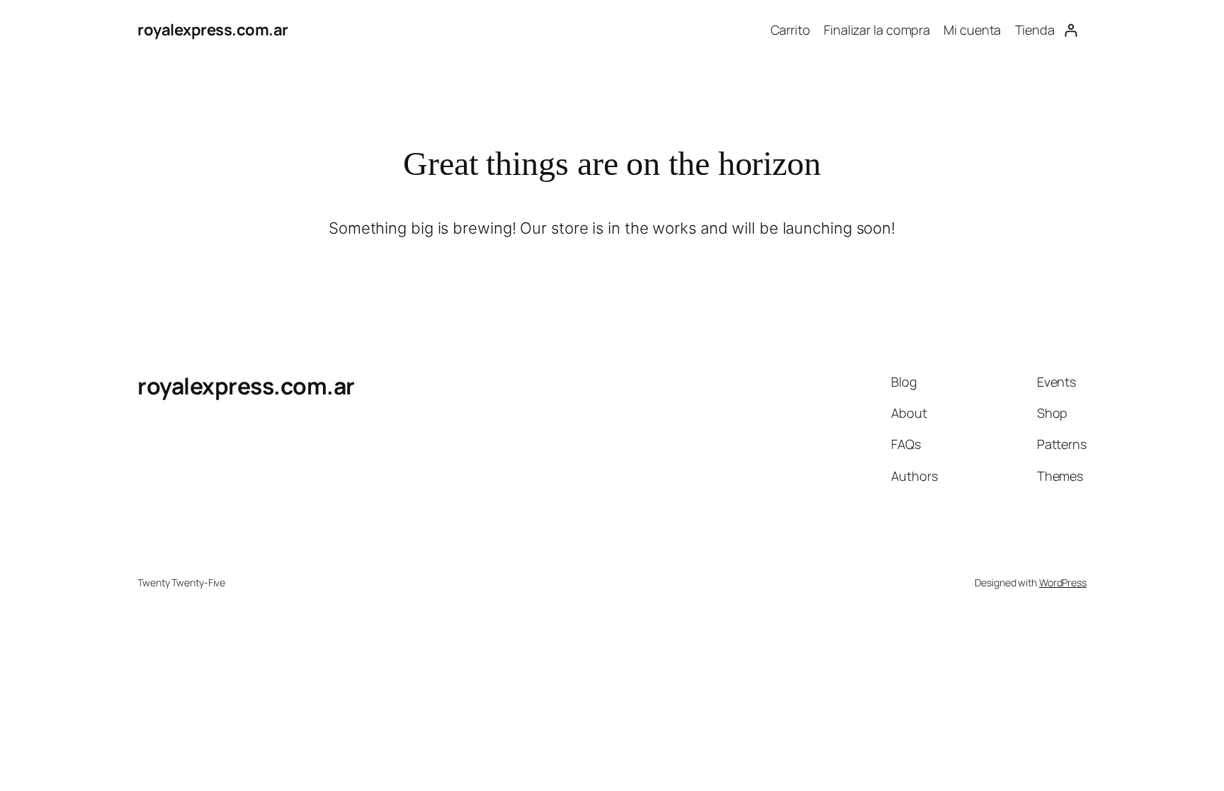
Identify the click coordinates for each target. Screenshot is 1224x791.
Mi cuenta (972, 29)
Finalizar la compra (877, 29)
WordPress (1063, 582)
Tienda (1035, 29)
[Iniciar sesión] (1071, 30)
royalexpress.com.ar (212, 29)
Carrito (790, 29)
